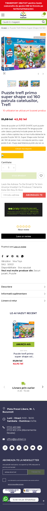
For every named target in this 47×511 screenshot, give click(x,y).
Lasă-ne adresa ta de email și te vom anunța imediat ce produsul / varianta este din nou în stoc (22, 187)
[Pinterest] (12, 256)
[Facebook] (2, 256)
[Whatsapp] (22, 256)
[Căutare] (23, 22)
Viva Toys (17, 261)
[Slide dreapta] (42, 387)
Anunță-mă (23, 344)
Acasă (4, 28)
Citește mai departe (23, 149)
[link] (23, 387)
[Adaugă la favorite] (41, 175)
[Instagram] (12, 447)
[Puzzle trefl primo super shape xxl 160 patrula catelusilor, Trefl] (23, 330)
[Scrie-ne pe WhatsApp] (5, 499)
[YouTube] (32, 447)
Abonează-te (34, 195)
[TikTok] (25, 447)
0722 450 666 (14, 427)
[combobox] (21, 22)
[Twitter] (7, 256)
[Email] (17, 256)
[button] (38, 74)
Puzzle (12, 273)
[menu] (2, 15)
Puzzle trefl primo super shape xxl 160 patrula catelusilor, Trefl (24, 355)
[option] (23, 53)
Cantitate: (6, 162)
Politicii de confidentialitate (16, 484)
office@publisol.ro (16, 439)
